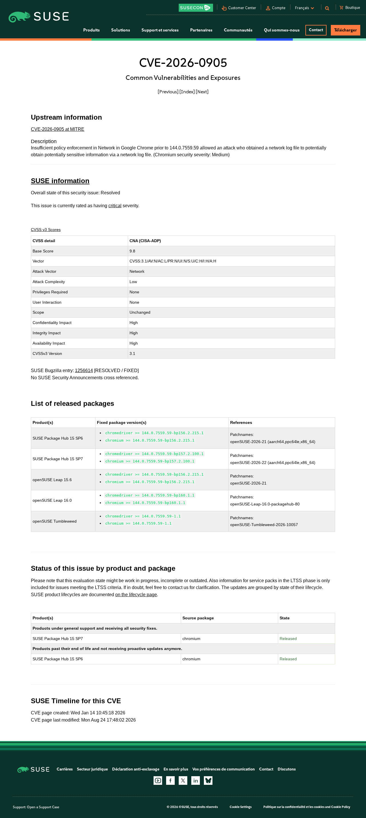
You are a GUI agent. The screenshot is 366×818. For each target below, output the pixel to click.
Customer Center (242, 8)
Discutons (287, 769)
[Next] (202, 91)
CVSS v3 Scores (46, 229)
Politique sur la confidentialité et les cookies (294, 807)
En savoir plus (176, 769)
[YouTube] (158, 780)
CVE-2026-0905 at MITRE (57, 129)
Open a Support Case (43, 807)
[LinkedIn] (195, 780)
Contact (316, 29)
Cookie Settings (241, 807)
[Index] (187, 91)
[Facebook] (170, 780)
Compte (278, 8)
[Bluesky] (208, 780)
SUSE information (60, 181)
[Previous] (168, 91)
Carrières (65, 769)
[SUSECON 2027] (196, 8)
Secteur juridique (92, 769)
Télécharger (345, 30)
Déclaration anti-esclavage (135, 769)
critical (115, 205)
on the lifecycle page (136, 594)
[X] (183, 780)
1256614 (84, 370)
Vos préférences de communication (223, 769)
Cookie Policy (340, 807)
